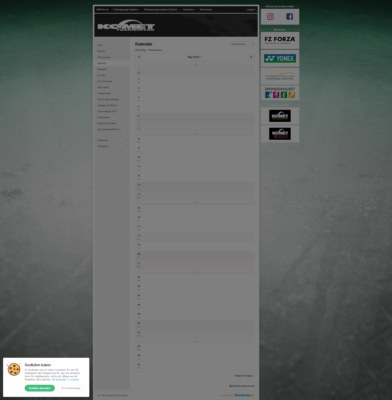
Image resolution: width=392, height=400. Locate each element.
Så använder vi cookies (65, 379)
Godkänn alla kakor (40, 388)
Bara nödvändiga (70, 388)
